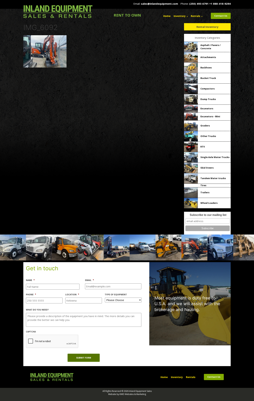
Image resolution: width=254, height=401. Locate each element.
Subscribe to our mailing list (208, 214)
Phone (31, 294)
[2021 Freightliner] (13, 247)
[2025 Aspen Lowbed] (65, 247)
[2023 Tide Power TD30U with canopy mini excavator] (143, 247)
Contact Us (220, 15)
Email (89, 280)
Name (30, 280)
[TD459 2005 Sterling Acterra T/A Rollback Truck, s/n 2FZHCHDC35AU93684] (91, 247)
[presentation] (52, 341)
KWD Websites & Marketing (133, 394)
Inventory (180, 16)
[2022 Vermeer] (117, 247)
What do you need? (37, 309)
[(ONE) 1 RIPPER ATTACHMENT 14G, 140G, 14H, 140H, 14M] (194, 247)
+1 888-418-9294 (220, 3)
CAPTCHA (31, 331)
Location (72, 294)
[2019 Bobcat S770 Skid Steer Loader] (39, 247)
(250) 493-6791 (199, 3)
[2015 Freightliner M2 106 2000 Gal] (168, 247)
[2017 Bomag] (220, 247)
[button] (5, 247)
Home (167, 16)
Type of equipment (116, 294)
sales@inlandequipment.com (159, 3)
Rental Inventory (207, 26)
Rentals (195, 16)
